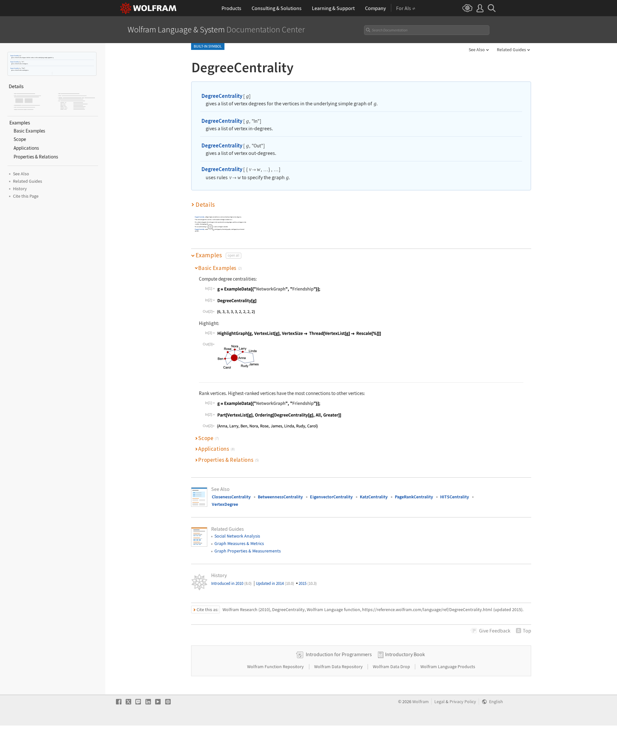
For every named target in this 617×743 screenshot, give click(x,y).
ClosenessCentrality (231, 497)
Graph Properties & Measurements (247, 551)
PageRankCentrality (414, 497)
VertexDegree (225, 504)
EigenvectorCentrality (331, 497)
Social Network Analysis (237, 536)
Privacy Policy (463, 701)
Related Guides (511, 49)
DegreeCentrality (14, 55)
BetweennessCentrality (280, 497)
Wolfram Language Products (447, 666)
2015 (308, 583)
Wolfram (420, 701)
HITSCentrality (454, 497)
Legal (439, 701)
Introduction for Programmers (339, 654)
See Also (477, 49)
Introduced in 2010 (231, 583)
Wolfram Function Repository (276, 666)
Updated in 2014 (275, 583)
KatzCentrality (374, 497)
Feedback (494, 630)
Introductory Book (405, 654)
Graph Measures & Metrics (239, 543)
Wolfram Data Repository (339, 666)
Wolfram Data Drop (392, 666)
